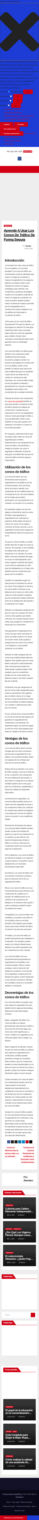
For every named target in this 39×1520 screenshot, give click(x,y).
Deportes (9, 1229)
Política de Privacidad (12, 141)
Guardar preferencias (12, 133)
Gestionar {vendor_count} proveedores (19, 116)
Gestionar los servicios (13, 112)
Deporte (8, 1431)
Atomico (28, 246)
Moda (14, 1431)
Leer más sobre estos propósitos (16, 119)
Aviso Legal (8, 144)
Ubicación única (19, 1510)
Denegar (21, 124)
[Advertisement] (19, 193)
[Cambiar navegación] (20, 169)
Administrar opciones (12, 109)
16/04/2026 (11, 1417)
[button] (19, 31)
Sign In (34, 1506)
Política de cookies (11, 137)
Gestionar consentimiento (13, 1518)
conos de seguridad (15, 401)
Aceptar (7, 124)
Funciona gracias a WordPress (12, 1494)
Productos (7, 225)
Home (8, 1502)
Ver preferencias (10, 129)
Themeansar (19, 1497)
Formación (9, 1406)
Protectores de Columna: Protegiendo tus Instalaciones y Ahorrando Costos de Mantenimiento (27, 1154)
